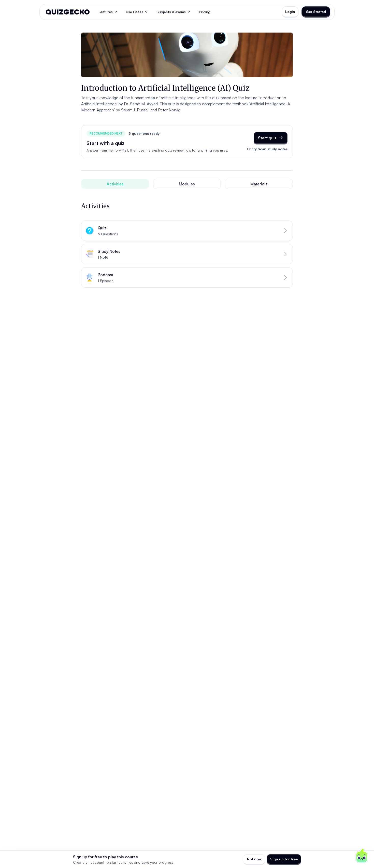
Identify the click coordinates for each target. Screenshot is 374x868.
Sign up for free (284, 859)
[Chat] (362, 856)
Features (106, 12)
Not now (254, 859)
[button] (187, 230)
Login (290, 11)
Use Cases (134, 12)
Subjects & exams (171, 12)
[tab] (115, 184)
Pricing (204, 12)
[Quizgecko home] (68, 12)
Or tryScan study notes (267, 149)
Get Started (316, 11)
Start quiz (267, 137)
